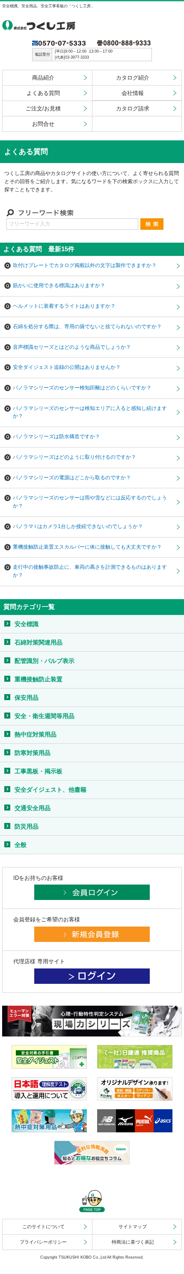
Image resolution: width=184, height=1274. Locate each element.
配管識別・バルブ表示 (44, 660)
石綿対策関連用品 (38, 642)
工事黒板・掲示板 (38, 771)
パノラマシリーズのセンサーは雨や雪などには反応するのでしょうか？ (90, 501)
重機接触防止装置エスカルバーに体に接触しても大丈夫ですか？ (87, 546)
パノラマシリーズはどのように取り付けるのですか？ (74, 457)
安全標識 (27, 624)
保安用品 (27, 697)
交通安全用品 (32, 808)
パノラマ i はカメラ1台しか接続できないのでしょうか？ (78, 526)
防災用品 (27, 826)
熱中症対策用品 (35, 734)
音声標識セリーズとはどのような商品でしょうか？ (72, 347)
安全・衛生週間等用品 (44, 716)
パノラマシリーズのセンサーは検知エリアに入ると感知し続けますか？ (90, 412)
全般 (21, 844)
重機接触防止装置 (38, 679)
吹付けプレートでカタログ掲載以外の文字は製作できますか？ (85, 265)
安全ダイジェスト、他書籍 (50, 789)
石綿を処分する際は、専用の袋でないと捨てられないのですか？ (87, 326)
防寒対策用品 (32, 752)
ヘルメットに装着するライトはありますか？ (64, 306)
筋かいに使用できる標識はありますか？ (59, 285)
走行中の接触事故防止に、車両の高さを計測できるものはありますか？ (90, 571)
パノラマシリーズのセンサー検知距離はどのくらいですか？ (82, 387)
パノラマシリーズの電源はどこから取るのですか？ (72, 477)
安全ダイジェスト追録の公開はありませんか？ (67, 367)
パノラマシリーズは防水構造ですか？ (56, 436)
